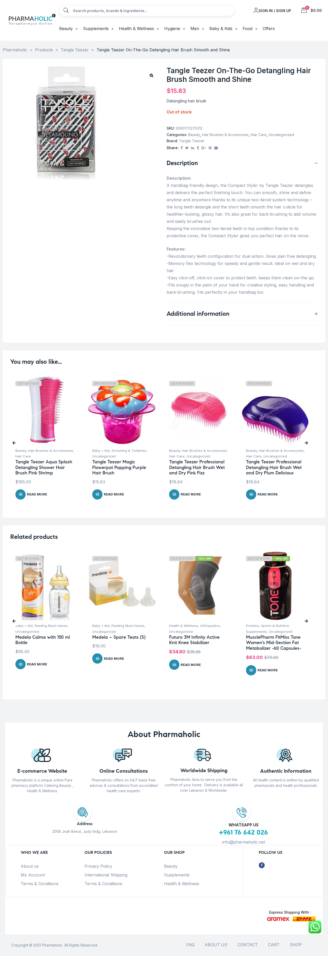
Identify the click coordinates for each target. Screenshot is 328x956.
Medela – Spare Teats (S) (119, 637)
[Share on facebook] (181, 148)
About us (30, 866)
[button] (151, 75)
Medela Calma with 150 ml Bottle (42, 640)
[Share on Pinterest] (210, 148)
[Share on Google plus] (203, 148)
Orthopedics (210, 626)
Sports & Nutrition (275, 626)
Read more (37, 494)
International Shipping (106, 874)
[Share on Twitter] (187, 148)
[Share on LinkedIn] (193, 148)
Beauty (194, 134)
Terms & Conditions (39, 883)
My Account (33, 874)
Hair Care (258, 134)
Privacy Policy (98, 866)
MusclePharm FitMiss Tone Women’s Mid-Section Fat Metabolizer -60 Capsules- (273, 642)
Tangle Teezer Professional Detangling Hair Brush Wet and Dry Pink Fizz (197, 467)
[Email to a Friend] (216, 148)
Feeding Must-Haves (51, 626)
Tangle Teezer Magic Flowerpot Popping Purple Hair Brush (119, 467)
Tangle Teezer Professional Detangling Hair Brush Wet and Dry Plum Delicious (274, 467)
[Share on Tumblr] (198, 148)
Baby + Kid (100, 450)
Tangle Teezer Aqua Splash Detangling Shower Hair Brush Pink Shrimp (43, 467)
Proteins (252, 626)
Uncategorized (281, 134)
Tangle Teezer (191, 141)
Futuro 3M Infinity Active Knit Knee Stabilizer (194, 640)
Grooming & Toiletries (128, 450)
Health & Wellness (183, 626)
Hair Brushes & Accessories (225, 134)
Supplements (256, 631)
